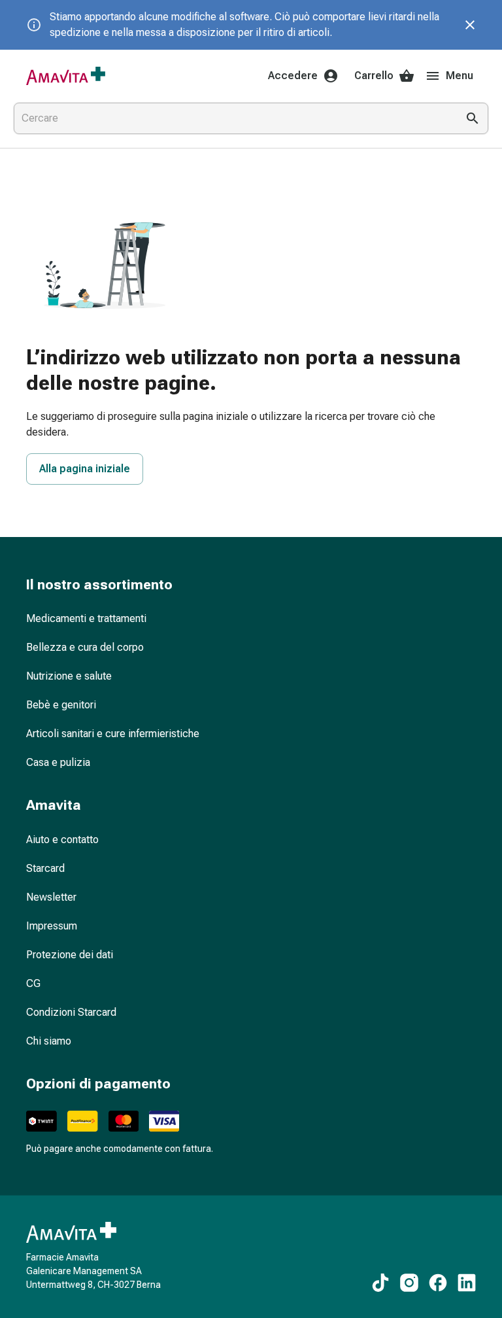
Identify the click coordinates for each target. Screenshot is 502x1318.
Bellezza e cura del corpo (85, 647)
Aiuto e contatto (62, 839)
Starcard (45, 868)
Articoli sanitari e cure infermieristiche (112, 733)
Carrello (373, 75)
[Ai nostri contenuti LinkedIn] (467, 1283)
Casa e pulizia (58, 762)
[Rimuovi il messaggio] (470, 25)
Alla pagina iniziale (84, 468)
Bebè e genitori (61, 705)
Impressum (51, 926)
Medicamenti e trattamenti (86, 618)
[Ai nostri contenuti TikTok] (380, 1283)
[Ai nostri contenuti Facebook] (438, 1283)
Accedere (293, 75)
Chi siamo (48, 1041)
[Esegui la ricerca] (472, 118)
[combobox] (233, 118)
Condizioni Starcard (71, 1012)
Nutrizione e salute (69, 676)
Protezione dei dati (69, 954)
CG (33, 983)
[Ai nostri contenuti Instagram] (409, 1283)
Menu (459, 75)
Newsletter (51, 897)
